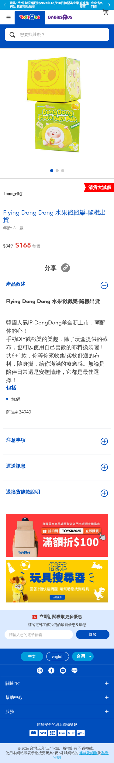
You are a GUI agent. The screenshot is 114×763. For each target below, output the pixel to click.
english (58, 656)
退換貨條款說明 (23, 492)
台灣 (81, 656)
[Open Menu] (8, 17)
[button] (109, 4)
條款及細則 (88, 753)
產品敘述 (16, 284)
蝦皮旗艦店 (84, 5)
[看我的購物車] (105, 12)
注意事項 (16, 440)
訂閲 (92, 634)
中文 (32, 656)
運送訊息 (16, 466)
